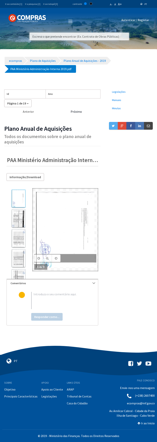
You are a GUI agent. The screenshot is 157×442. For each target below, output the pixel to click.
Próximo (76, 111)
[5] (18, 278)
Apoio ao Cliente (52, 389)
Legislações (49, 396)
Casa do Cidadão (77, 403)
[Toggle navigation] (51, 21)
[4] (18, 258)
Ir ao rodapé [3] (50, 3)
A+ (120, 4)
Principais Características (21, 396)
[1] (18, 198)
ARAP (70, 389)
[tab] (52, 283)
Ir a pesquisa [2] (32, 3)
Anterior (28, 111)
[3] (18, 238)
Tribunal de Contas (79, 396)
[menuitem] (131, 92)
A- (111, 4)
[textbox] (58, 300)
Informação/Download (25, 177)
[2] (18, 218)
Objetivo (10, 389)
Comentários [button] (18, 283)
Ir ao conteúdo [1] (13, 3)
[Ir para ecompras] (27, 18)
